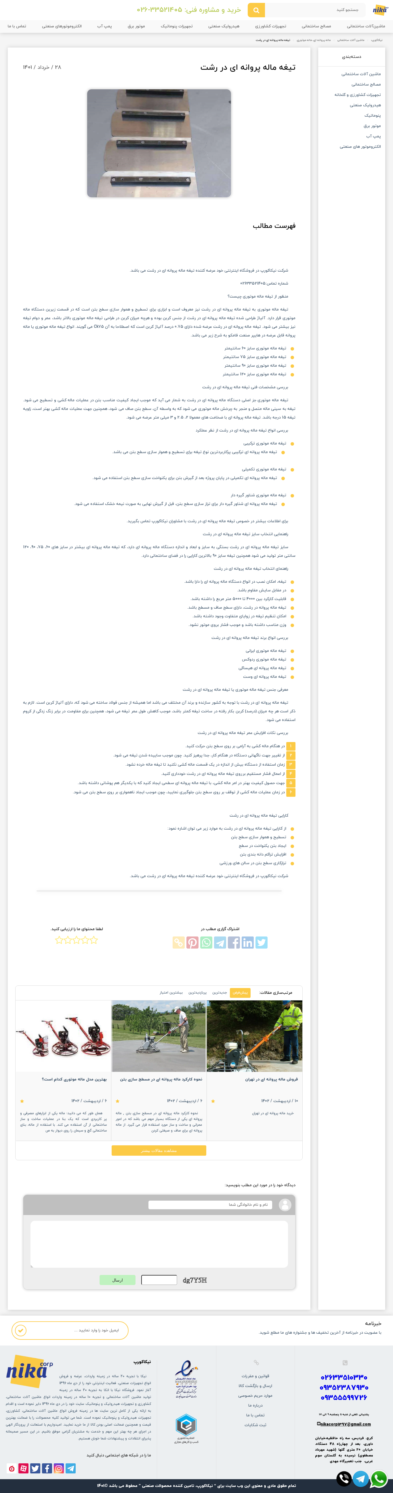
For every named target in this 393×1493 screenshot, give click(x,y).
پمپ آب (104, 26)
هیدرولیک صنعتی (223, 26)
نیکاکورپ (376, 40)
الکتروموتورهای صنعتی (62, 26)
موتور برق (136, 26)
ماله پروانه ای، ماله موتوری (314, 40)
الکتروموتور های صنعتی (360, 147)
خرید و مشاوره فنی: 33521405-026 (189, 10)
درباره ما (255, 1405)
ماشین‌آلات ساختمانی (366, 26)
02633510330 (344, 1378)
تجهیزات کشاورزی (270, 26)
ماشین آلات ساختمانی (350, 40)
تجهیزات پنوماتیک (177, 26)
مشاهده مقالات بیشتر (159, 1150)
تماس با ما (17, 26)
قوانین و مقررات (255, 1376)
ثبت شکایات (255, 1425)
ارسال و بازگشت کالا (255, 1386)
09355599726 (344, 1398)
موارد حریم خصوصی (255, 1396)
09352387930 (344, 1388)
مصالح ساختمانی (316, 26)
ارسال (117, 1280)
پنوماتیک (373, 116)
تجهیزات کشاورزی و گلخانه (358, 95)
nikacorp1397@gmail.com (345, 1424)
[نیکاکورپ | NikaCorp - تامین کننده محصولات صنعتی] (381, 9)
